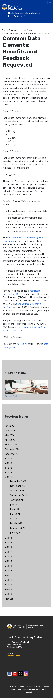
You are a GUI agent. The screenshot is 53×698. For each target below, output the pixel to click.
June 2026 (10, 430)
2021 (9, 477)
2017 (9, 551)
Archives (9, 598)
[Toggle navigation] (49, 2)
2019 (9, 542)
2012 (9, 575)
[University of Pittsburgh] (12, 7)
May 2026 (10, 435)
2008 (9, 594)
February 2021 (17, 527)
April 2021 (22, 343)
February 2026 (12, 449)
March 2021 (16, 523)
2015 (9, 561)
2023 (9, 467)
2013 (9, 570)
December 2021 (18, 481)
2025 (9, 458)
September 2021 (18, 495)
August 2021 (16, 499)
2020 (9, 537)
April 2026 (10, 439)
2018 (9, 547)
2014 (9, 565)
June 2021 (15, 509)
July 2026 (9, 425)
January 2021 (17, 532)
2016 (9, 556)
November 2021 (18, 485)
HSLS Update (18, 15)
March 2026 (11, 444)
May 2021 (15, 513)
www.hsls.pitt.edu (14, 656)
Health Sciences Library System (24, 12)
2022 (9, 472)
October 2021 (17, 490)
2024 (9, 463)
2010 (9, 584)
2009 (9, 589)
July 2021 (14, 504)
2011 (9, 580)
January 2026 (11, 453)
